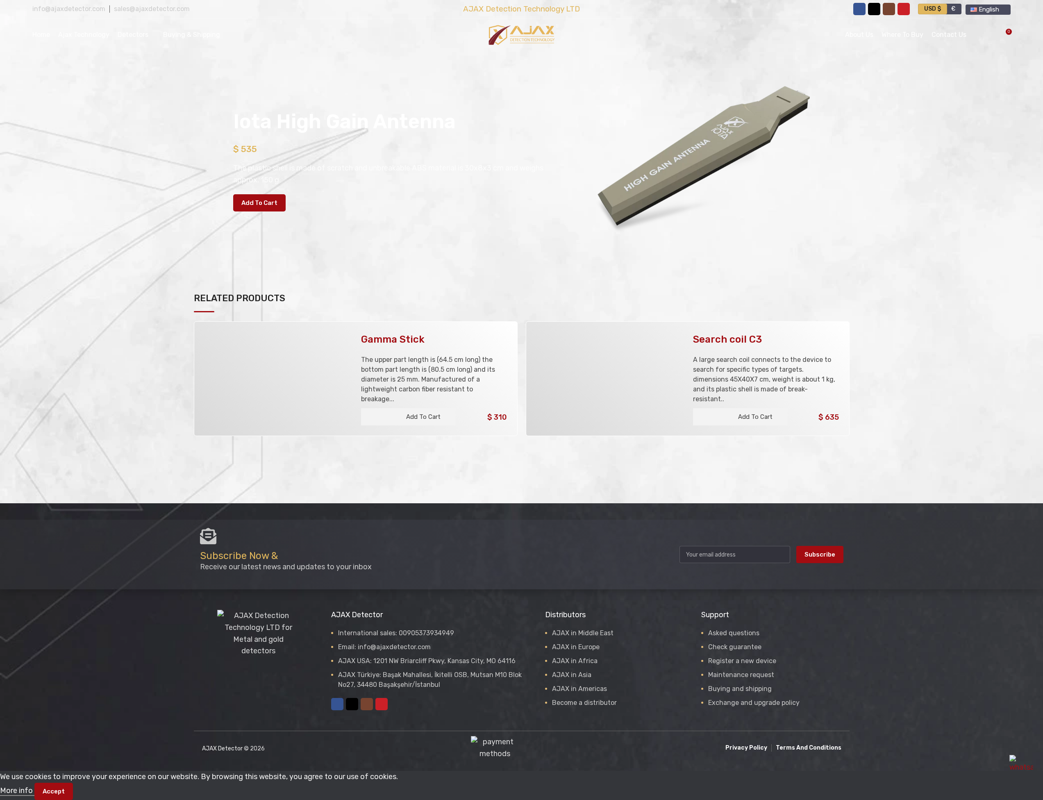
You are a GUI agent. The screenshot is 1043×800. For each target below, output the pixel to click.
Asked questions (733, 633)
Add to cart (259, 203)
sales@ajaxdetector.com (152, 9)
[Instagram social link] (889, 9)
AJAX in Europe (576, 647)
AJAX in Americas (579, 689)
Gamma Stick (393, 339)
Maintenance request (741, 675)
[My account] (977, 35)
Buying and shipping (740, 689)
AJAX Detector (222, 748)
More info (17, 790)
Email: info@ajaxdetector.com (384, 647)
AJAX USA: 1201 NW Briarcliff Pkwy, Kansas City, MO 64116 (427, 661)
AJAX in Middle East (583, 633)
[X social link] (874, 9)
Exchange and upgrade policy (754, 703)
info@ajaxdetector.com (68, 9)
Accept (54, 791)
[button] (408, 416)
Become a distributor (584, 703)
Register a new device (742, 661)
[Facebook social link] (859, 9)
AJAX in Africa (575, 661)
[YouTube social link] (904, 9)
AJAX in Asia (571, 675)
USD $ (932, 8)
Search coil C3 (727, 339)
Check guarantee (734, 647)
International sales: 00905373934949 (396, 633)
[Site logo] (522, 34)
